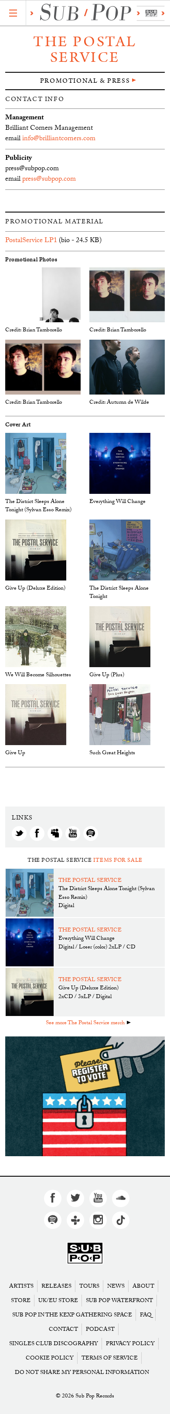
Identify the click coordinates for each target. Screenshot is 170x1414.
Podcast (100, 1329)
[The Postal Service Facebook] (37, 833)
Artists (21, 1286)
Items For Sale (118, 860)
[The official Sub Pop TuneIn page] (75, 1220)
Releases (56, 1286)
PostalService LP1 (31, 241)
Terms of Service (110, 1358)
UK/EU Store (58, 1300)
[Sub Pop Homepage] (85, 1253)
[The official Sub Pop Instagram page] (98, 1220)
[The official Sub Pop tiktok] (120, 1220)
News (116, 1286)
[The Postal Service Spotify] (90, 833)
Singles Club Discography (53, 1343)
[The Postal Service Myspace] (55, 833)
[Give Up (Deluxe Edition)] (35, 550)
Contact (63, 1329)
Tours (89, 1286)
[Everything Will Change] (119, 463)
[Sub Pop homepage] (95, 13)
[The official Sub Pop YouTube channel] (98, 1198)
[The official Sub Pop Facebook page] (52, 1198)
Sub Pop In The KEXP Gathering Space (72, 1315)
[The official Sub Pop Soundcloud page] (120, 1198)
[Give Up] (35, 715)
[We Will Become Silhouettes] (35, 637)
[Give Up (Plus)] (119, 637)
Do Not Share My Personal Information (82, 1372)
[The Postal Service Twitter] (19, 833)
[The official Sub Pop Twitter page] (75, 1198)
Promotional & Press (85, 80)
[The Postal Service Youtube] (72, 833)
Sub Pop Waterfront (119, 1300)
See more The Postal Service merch (85, 1023)
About (143, 1286)
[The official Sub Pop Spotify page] (52, 1220)
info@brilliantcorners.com (58, 139)
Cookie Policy (50, 1358)
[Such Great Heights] (119, 715)
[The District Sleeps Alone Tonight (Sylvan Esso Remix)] (35, 463)
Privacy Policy (130, 1343)
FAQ (146, 1315)
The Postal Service (85, 49)
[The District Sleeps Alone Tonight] (119, 550)
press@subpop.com (49, 180)
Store (21, 1300)
